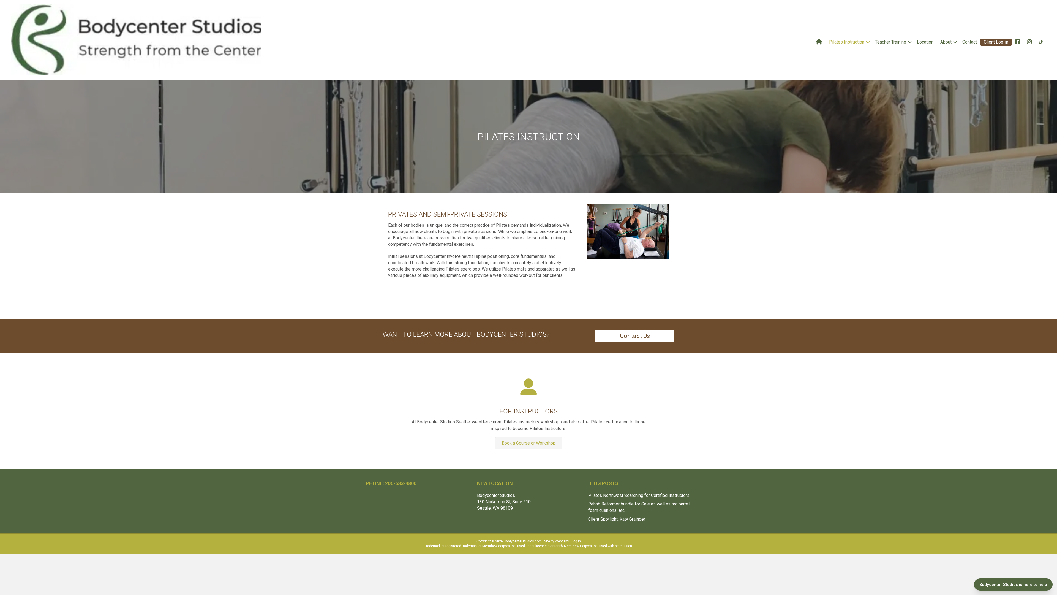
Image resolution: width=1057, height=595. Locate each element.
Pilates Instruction (846, 42)
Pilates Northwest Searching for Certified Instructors (639, 495)
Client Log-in (996, 42)
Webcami (562, 541)
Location (925, 42)
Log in (576, 541)
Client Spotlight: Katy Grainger (617, 519)
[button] (867, 42)
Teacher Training (890, 42)
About (946, 42)
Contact (969, 42)
